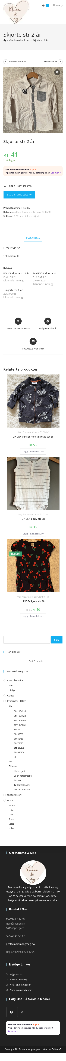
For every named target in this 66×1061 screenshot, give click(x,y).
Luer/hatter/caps (23, 775)
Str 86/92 (46, 212)
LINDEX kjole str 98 (33, 601)
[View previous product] (5, 61)
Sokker (17, 780)
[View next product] (60, 61)
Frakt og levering (18, 979)
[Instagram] (22, 1012)
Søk (5, 634)
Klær (18, 212)
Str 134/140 (20, 720)
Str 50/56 (18, 734)
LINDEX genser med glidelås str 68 (33, 436)
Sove (11, 819)
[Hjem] (4, 40)
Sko (10, 761)
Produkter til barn (31, 212)
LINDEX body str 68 (33, 518)
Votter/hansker (22, 789)
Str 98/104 (44, 596)
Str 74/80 (18, 743)
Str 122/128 (20, 715)
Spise (11, 823)
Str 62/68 (44, 432)
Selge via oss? (17, 974)
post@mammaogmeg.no (20, 944)
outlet (10, 695)
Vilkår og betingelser (20, 984)
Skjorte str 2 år (40, 40)
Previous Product (17, 61)
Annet (12, 805)
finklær (28, 216)
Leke (11, 810)
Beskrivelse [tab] (33, 237)
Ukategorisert (14, 794)
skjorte (36, 216)
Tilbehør (13, 766)
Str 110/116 (20, 711)
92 (17, 216)
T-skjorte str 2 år (13, 290)
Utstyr (12, 690)
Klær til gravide (15, 680)
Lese (11, 814)
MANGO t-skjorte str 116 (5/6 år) (45, 275)
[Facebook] (11, 1012)
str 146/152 (20, 724)
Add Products (36, 661)
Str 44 (17, 729)
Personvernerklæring (21, 990)
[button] (17, 186)
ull (15, 756)
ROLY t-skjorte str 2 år (16, 273)
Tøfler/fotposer (22, 784)
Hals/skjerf (19, 771)
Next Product (50, 61)
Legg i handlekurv (19, 194)
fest (21, 216)
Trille (11, 828)
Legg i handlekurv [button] (33, 451)
